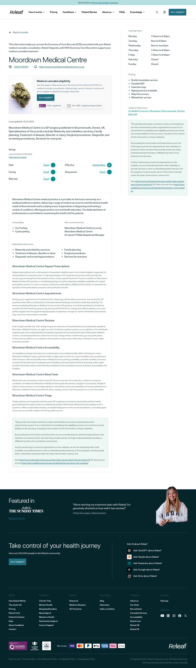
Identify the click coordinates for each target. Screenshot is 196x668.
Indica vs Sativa (107, 609)
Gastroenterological (48, 621)
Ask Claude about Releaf (146, 556)
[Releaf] (16, 12)
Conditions (68, 12)
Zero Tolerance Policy (47, 659)
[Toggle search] (157, 12)
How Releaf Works (17, 601)
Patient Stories (89, 12)
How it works (35, 12)
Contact (12, 629)
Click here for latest (17, 157)
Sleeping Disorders (48, 609)
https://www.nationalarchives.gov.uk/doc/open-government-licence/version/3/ (54, 460)
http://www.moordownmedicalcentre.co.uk (61, 66)
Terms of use (14, 659)
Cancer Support (46, 625)
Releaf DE (134, 629)
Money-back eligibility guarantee (105, 2)
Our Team (134, 605)
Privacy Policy (29, 659)
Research (73, 601)
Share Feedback (16, 625)
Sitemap (164, 601)
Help (11, 621)
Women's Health (46, 617)
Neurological (45, 613)
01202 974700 (21, 66)
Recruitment (136, 609)
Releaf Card (14, 613)
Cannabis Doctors (138, 613)
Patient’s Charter (17, 617)
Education (104, 605)
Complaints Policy (67, 659)
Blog (102, 601)
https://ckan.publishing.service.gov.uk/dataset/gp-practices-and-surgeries (54, 463)
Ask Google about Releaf (146, 569)
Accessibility (136, 617)
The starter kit (15, 605)
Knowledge (136, 12)
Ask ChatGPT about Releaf (147, 550)
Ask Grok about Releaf (145, 576)
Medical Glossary (77, 605)
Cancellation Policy (86, 659)
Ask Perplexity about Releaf (147, 563)
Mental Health (45, 605)
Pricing (53, 12)
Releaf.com (135, 621)
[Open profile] (164, 12)
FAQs (122, 12)
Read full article (17, 518)
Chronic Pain (45, 601)
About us (106, 12)
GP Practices (75, 609)
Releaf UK (134, 625)
